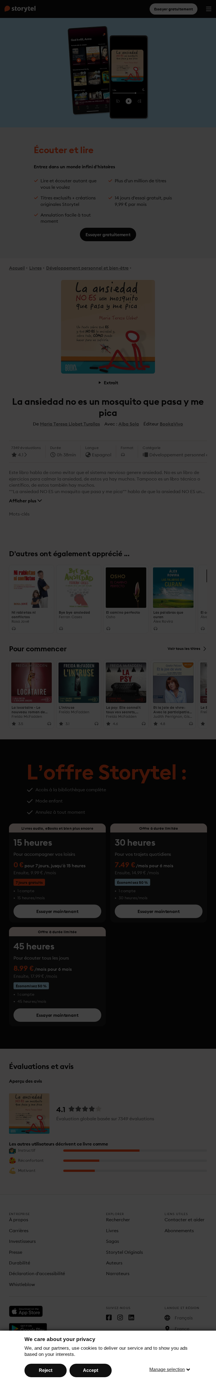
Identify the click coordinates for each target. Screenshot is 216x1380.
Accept (90, 1370)
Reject (45, 1370)
